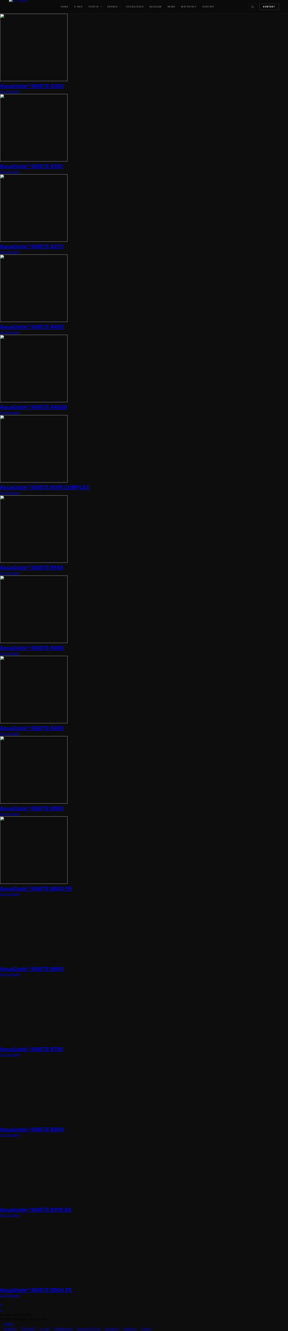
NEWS (172, 6)
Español (112, 1328)
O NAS (78, 6)
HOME (65, 6)
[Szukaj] (252, 6)
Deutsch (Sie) (89, 1328)
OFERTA (93, 6)
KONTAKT (208, 6)
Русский (28, 1328)
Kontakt (269, 6)
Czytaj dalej (10, 91)
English (10, 1328)
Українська (63, 1328)
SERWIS (112, 6)
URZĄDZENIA (135, 6)
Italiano (130, 1328)
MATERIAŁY (189, 6)
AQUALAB (155, 6)
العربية (45, 1328)
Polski (9, 1324)
